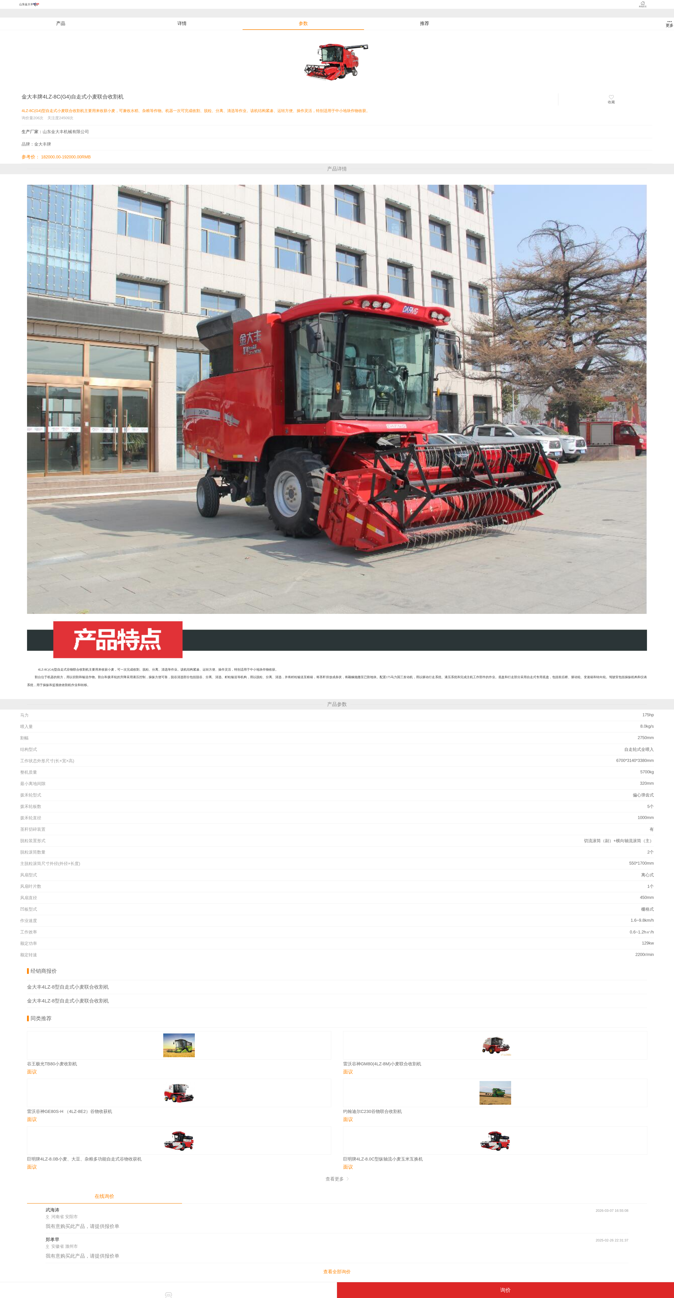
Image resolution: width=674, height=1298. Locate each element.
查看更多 (335, 1179)
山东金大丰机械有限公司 (66, 131)
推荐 (424, 23)
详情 (182, 23)
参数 (303, 23)
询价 (505, 1290)
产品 (60, 23)
